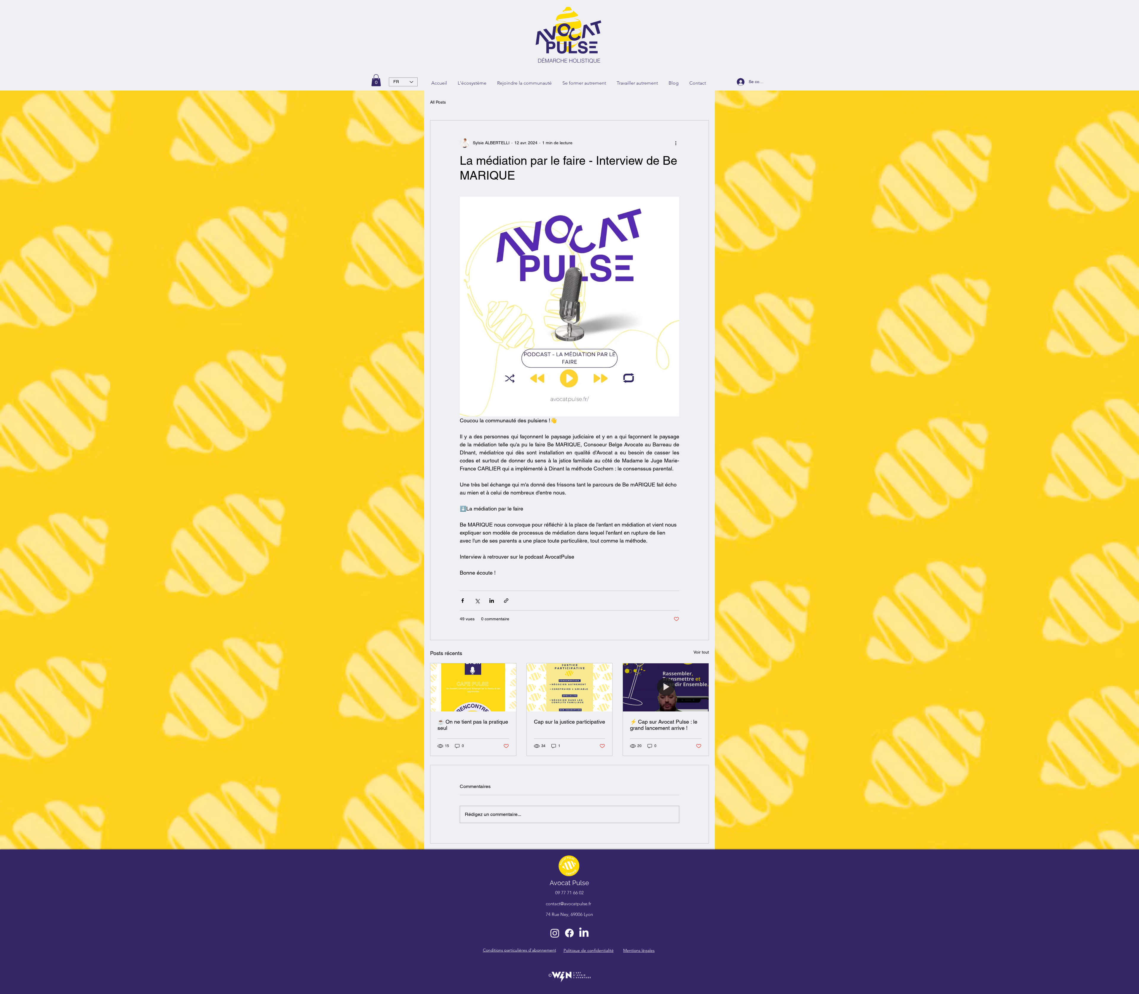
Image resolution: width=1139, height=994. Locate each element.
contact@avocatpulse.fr (568, 903)
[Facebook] (569, 933)
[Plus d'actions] (675, 143)
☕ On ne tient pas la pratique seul (473, 725)
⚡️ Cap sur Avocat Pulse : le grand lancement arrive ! (663, 725)
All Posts (438, 102)
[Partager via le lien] (506, 600)
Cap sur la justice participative (569, 722)
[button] (376, 80)
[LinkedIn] (584, 933)
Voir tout (701, 652)
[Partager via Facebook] (462, 600)
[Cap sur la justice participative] (570, 687)
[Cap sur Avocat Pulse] (666, 687)
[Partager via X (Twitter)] (477, 600)
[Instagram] (555, 933)
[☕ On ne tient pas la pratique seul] (473, 687)
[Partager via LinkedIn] (491, 600)
